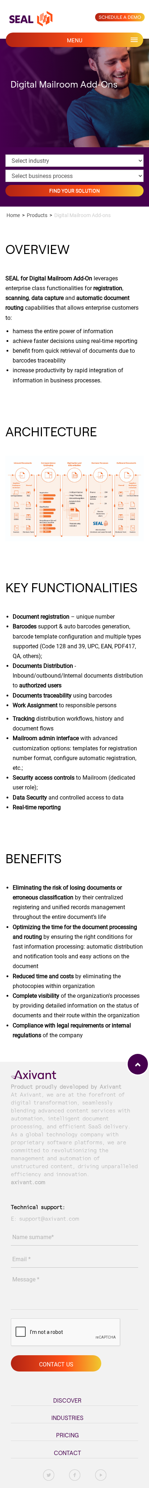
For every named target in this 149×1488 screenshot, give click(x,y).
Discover (67, 1400)
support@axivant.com (49, 1218)
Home (13, 215)
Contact (67, 1453)
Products (37, 215)
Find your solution (74, 191)
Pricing (67, 1435)
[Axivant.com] (33, 1074)
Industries (67, 1417)
